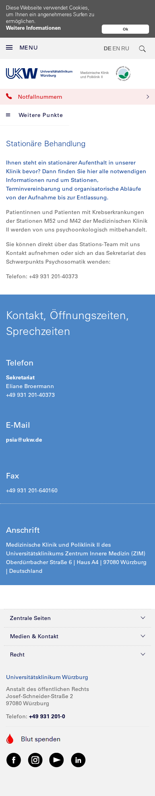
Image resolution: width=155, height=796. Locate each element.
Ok (125, 29)
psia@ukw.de (24, 439)
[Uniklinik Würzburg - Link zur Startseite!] (39, 73)
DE (107, 48)
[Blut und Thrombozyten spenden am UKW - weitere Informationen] (33, 738)
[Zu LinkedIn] (78, 759)
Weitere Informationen (33, 27)
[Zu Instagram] (35, 759)
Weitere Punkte (41, 115)
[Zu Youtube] (57, 759)
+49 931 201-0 (47, 716)
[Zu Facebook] (14, 759)
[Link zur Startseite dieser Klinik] (114, 73)
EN (116, 48)
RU (125, 48)
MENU (28, 47)
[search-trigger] (142, 48)
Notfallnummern (40, 96)
